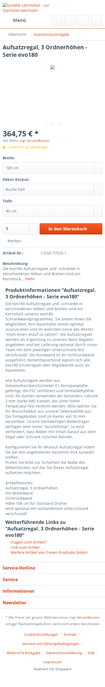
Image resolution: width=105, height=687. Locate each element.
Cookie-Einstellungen (41, 634)
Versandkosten (88, 617)
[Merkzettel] (70, 20)
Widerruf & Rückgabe (23, 652)
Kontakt (70, 634)
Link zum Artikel (25, 547)
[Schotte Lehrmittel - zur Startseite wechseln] (27, 7)
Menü (19, 20)
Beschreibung (15, 263)
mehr (29, 278)
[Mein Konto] (83, 20)
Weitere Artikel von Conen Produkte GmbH (48, 552)
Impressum (52, 662)
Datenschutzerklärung (64, 652)
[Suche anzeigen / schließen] (56, 20)
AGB (91, 652)
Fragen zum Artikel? (28, 542)
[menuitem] (14, 20)
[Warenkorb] (96, 20)
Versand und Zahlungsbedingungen (50, 643)
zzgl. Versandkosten (34, 140)
